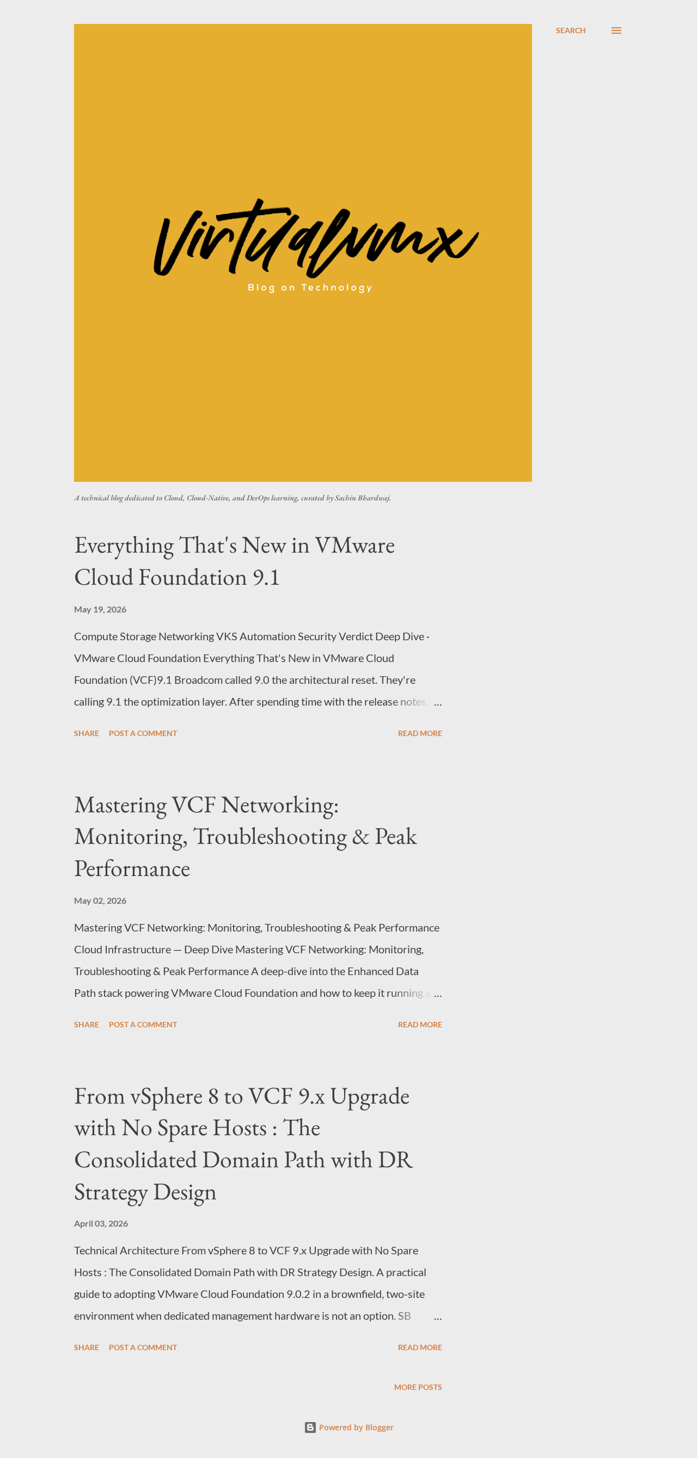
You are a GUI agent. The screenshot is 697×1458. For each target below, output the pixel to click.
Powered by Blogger (355, 1427)
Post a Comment (143, 733)
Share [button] (86, 733)
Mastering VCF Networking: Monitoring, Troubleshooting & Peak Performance (245, 835)
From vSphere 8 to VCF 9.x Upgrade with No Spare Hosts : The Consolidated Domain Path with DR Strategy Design (243, 1143)
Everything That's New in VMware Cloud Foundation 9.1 (234, 560)
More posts (418, 1387)
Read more (420, 733)
